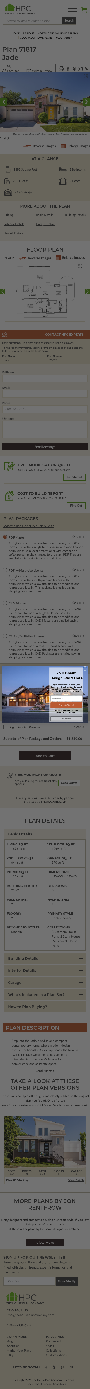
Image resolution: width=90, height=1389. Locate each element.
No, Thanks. (66, 718)
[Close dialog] (85, 668)
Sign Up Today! (66, 705)
